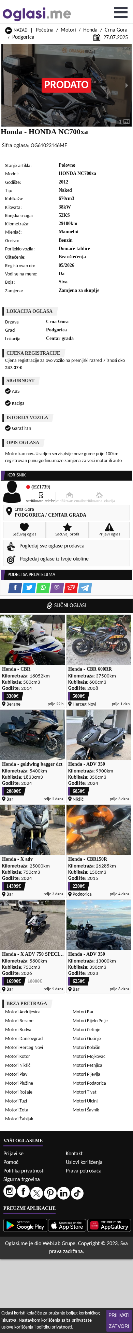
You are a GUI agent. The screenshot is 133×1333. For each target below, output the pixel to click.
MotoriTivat (85, 1092)
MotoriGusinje (87, 1038)
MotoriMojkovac (89, 1056)
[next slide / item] (127, 85)
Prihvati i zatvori (119, 1320)
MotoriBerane (19, 1021)
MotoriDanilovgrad (24, 1038)
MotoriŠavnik (86, 1110)
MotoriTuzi (16, 1101)
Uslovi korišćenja (84, 1162)
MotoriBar (83, 1012)
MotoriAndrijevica (23, 1012)
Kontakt (74, 1154)
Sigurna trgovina (21, 1179)
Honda (90, 30)
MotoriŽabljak (19, 1119)
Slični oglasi (70, 606)
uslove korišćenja (17, 1327)
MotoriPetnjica (87, 1065)
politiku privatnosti (54, 1327)
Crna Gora (116, 30)
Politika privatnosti (24, 1171)
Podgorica (23, 37)
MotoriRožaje (18, 1092)
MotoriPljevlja (86, 1074)
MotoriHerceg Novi (24, 1047)
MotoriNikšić (17, 1065)
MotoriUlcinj (85, 1101)
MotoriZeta (16, 1110)
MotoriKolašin (86, 1047)
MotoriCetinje (86, 1030)
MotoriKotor (17, 1056)
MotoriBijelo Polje (90, 1021)
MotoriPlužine (19, 1083)
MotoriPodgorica (89, 1083)
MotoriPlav (16, 1074)
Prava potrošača (84, 1171)
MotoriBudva (18, 1030)
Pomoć (10, 1162)
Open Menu (121, 12)
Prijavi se (13, 1154)
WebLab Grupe (59, 1244)
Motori (68, 30)
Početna (45, 30)
